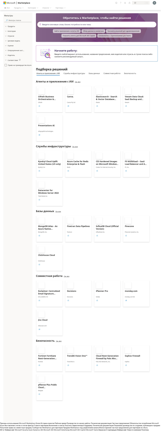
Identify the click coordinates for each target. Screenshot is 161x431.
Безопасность (130, 73)
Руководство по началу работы (78, 423)
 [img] (20, 60)
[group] (39, 106)
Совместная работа (112, 73)
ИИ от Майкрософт (7, 430)
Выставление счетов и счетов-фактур (19, 425)
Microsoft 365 (48, 430)
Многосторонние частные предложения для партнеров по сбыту (123, 428)
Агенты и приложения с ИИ (48, 73)
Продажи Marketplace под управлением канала (81, 428)
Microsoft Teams (92, 430)
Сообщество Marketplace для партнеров (47, 428)
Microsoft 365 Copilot (78, 430)
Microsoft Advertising (61, 430)
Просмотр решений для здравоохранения (123, 31)
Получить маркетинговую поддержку (78, 425)
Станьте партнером (41, 425)
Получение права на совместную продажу (16, 428)
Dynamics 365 (38, 430)
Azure (30, 430)
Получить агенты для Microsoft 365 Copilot (79, 36)
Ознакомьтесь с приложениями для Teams (115, 36)
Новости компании (134, 430)
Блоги (38, 423)
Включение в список (56, 425)
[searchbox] (20, 20)
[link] (49, 99)
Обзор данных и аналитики (93, 31)
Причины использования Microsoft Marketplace (17, 423)
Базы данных (94, 73)
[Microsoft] (9, 3)
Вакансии (102, 430)
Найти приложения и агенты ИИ (66, 31)
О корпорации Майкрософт (116, 430)
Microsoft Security (21, 430)
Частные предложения (120, 423)
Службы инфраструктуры (74, 73)
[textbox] (97, 24)
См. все (77, 82)
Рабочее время (60, 423)
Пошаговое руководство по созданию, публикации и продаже (137, 425)
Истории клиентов (47, 423)
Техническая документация (101, 423)
